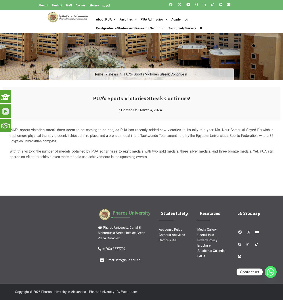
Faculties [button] (126, 19)
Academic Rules (170, 230)
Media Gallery (207, 230)
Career (80, 5)
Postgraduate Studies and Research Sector (128, 28)
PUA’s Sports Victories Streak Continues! (141, 98)
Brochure (204, 245)
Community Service (182, 28)
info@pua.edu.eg (128, 260)
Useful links (205, 235)
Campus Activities (172, 235)
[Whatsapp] (271, 272)
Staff (68, 5)
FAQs (201, 256)
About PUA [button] (104, 19)
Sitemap (251, 213)
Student (57, 5)
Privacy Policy (207, 240)
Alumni (43, 5)
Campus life (167, 240)
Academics (179, 19)
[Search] (202, 28)
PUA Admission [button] (152, 19)
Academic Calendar (211, 251)
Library (94, 5)
